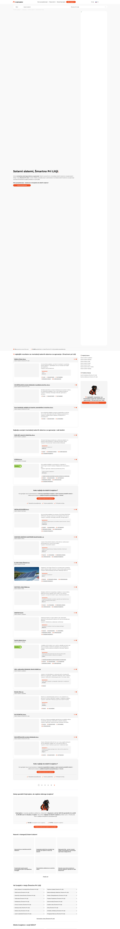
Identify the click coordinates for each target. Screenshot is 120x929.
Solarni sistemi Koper (86, 363)
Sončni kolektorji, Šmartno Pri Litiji (89, 375)
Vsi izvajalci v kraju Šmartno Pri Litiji (46, 918)
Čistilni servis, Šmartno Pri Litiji (22, 892)
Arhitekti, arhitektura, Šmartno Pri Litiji (56, 910)
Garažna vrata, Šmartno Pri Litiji (54, 904)
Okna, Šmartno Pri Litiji (52, 907)
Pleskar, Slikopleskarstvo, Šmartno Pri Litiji (57, 895)
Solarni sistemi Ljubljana (86, 357)
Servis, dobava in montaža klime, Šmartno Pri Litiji (26, 889)
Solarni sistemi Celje (85, 361)
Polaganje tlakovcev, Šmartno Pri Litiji (56, 913)
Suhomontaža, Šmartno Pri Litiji (54, 901)
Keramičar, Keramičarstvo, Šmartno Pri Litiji (25, 895)
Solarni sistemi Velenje (86, 368)
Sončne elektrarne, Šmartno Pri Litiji (89, 377)
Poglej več (45, 876)
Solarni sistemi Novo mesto (87, 366)
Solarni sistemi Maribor (86, 359)
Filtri (17, 7)
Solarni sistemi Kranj (85, 365)
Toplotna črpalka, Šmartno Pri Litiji (55, 889)
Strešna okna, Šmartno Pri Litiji (22, 910)
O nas (92, 2)
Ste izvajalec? (71, 2)
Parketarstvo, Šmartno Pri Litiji (22, 901)
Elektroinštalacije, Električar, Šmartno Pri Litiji (58, 892)
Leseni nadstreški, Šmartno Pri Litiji (23, 913)
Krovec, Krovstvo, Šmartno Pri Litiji (23, 904)
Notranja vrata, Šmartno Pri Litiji (22, 907)
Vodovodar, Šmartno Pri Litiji (21, 898)
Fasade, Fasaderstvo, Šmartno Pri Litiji (56, 898)
